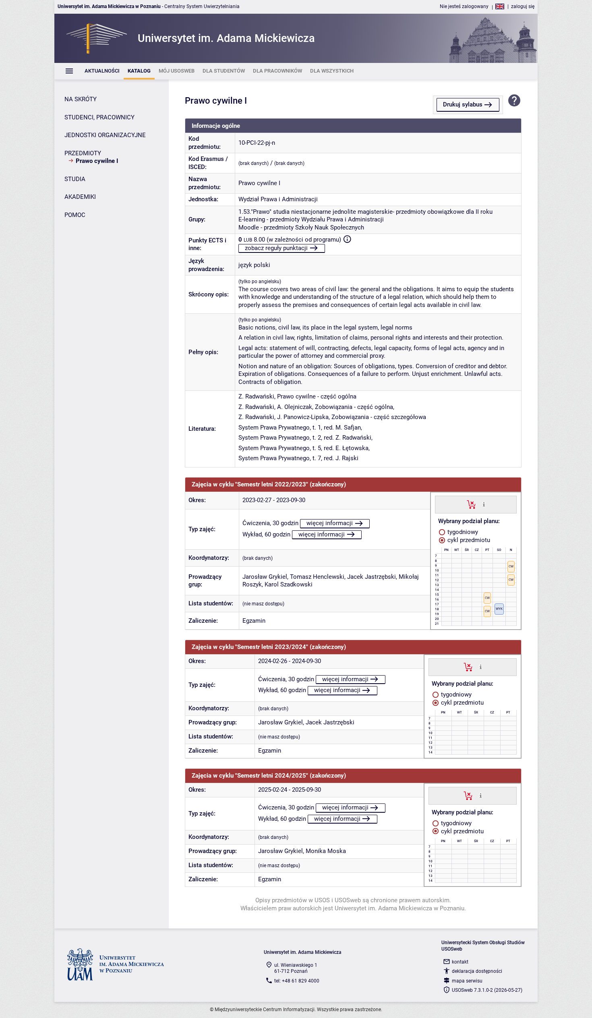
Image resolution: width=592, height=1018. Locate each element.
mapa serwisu (467, 981)
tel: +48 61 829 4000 (296, 981)
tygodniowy (462, 532)
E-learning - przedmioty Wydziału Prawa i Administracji (311, 219)
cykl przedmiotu (468, 540)
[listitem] (102, 71)
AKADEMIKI (80, 196)
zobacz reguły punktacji (276, 248)
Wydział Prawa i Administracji (278, 199)
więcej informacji (329, 523)
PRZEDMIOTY (82, 153)
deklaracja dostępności (477, 971)
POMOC (74, 215)
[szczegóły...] (484, 504)
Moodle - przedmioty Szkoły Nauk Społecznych (301, 227)
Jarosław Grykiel (264, 576)
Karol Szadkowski (289, 584)
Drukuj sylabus (462, 104)
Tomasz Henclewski (317, 576)
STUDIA (74, 179)
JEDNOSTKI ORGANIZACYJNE (105, 135)
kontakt (460, 962)
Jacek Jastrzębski (371, 576)
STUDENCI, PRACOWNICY (99, 117)
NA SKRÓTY (80, 99)
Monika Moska (326, 851)
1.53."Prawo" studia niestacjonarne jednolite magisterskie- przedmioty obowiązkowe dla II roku (365, 211)
